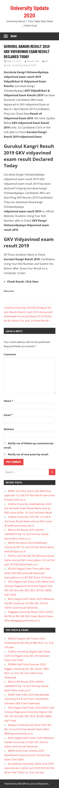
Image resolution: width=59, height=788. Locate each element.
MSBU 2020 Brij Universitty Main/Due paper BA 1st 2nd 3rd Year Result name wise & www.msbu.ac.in (29, 495)
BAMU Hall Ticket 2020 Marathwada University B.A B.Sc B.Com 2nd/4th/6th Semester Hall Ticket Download (26, 699)
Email (8, 415)
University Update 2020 (29, 11)
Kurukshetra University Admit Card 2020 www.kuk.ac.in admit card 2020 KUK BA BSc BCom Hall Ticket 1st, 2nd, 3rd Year (29, 768)
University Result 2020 (24, 65)
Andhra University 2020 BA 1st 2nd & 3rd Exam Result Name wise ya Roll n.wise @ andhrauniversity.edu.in (28, 521)
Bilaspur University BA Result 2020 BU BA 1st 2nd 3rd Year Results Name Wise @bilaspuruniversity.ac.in (27, 729)
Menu (14, 36)
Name (8, 400)
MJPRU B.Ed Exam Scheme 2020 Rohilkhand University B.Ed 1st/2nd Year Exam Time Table (27, 755)
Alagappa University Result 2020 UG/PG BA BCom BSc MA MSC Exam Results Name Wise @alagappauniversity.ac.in (28, 616)
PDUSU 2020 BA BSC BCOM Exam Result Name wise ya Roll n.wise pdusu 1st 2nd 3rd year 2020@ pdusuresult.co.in (29, 560)
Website (9, 429)
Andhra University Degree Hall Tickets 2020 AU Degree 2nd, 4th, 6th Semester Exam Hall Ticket (27, 656)
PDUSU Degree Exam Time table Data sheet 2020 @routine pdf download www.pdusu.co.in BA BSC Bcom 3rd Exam (28, 573)
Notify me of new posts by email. (28, 454)
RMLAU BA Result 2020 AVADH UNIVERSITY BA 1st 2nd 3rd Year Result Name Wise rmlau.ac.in (26, 534)
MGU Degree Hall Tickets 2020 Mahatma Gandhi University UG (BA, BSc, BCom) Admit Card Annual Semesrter (29, 603)
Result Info (33, 61)
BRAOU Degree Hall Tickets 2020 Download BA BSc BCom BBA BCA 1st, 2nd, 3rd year (29, 643)
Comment (10, 354)
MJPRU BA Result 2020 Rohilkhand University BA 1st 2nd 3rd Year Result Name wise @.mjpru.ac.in (29, 547)
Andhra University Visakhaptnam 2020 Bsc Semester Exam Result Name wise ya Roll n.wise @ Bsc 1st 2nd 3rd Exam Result (28, 508)
